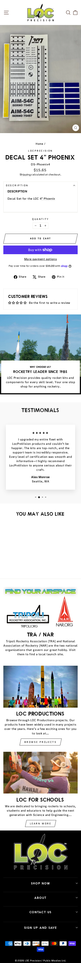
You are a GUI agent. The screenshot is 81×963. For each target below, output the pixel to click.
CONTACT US (40, 912)
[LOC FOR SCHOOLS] (40, 773)
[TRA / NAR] (40, 608)
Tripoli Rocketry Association (26, 641)
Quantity (40, 219)
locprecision (40, 150)
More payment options (40, 259)
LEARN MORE (40, 823)
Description (17, 185)
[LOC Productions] (40, 687)
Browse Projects (40, 742)
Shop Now (40, 883)
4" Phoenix (47, 198)
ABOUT (40, 897)
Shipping (25, 174)
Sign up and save (40, 927)
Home (39, 144)
